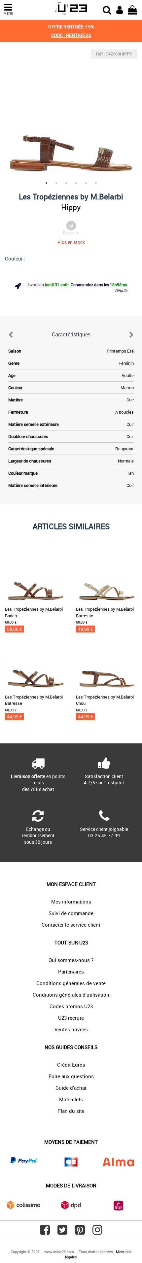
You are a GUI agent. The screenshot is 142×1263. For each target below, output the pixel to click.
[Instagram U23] (97, 1232)
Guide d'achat (71, 1087)
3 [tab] (66, 183)
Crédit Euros (71, 1064)
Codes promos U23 (71, 1006)
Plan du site (71, 1111)
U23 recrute (71, 1017)
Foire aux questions (71, 1076)
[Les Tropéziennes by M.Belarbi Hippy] (71, 115)
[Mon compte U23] (119, 9)
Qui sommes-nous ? (71, 960)
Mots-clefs (71, 1099)
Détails (121, 290)
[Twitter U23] (62, 1232)
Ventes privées (71, 1029)
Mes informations (71, 901)
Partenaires (71, 971)
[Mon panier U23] (132, 9)
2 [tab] (56, 183)
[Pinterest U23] (80, 1232)
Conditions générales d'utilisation (71, 994)
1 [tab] (46, 183)
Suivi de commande (71, 913)
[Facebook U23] (45, 1232)
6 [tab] (95, 183)
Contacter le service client (71, 924)
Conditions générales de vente (71, 983)
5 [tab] (86, 183)
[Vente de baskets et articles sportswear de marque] (70, 8)
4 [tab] (76, 183)
